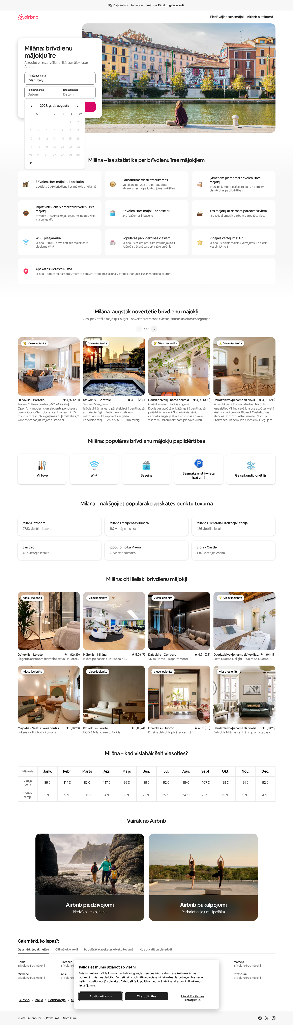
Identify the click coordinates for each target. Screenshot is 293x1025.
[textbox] (42, 94)
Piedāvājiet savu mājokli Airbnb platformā (241, 17)
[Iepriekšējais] (139, 329)
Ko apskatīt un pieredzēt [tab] (156, 949)
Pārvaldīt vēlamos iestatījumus (192, 998)
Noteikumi (70, 1018)
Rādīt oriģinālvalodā (171, 5)
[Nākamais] (154, 329)
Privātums (52, 1018)
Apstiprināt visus (101, 996)
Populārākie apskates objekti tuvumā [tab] (108, 949)
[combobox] (60, 80)
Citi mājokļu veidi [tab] (66, 949)
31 (30, 163)
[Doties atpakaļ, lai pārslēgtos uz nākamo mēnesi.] (78, 106)
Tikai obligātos (146, 996)
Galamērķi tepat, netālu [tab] (33, 949)
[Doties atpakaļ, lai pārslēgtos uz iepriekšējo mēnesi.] (31, 106)
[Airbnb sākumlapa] (28, 17)
